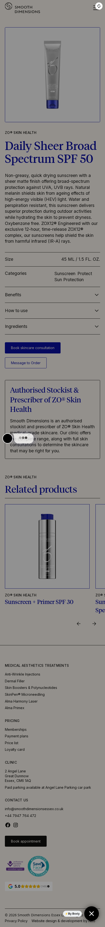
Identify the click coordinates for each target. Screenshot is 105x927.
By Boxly (74, 913)
